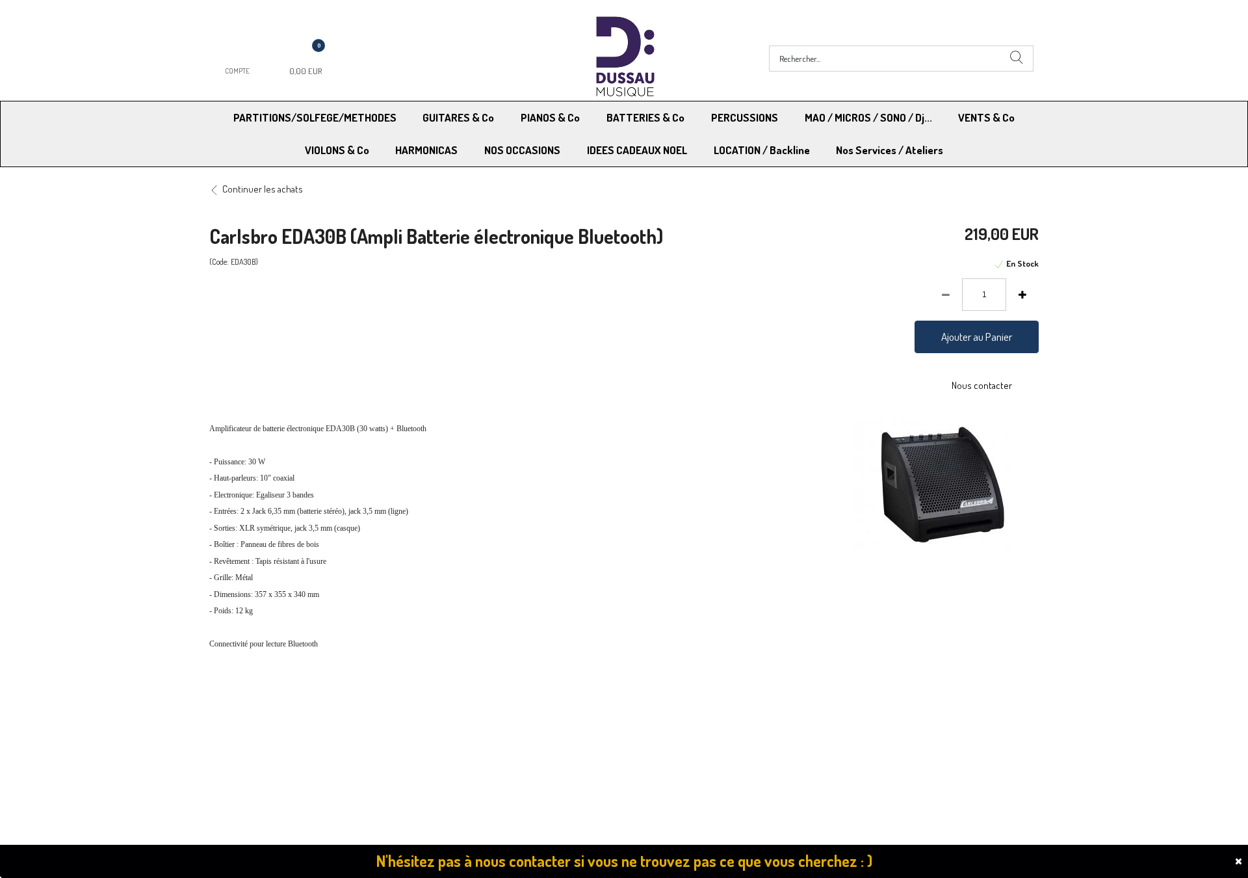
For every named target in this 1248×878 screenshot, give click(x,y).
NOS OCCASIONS (522, 150)
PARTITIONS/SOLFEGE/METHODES (314, 117)
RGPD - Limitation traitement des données (709, 726)
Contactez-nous (456, 726)
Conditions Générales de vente (688, 710)
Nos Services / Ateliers (889, 150)
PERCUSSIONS (744, 117)
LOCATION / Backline (762, 150)
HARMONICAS (426, 150)
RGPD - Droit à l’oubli (259, 726)
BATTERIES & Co (645, 117)
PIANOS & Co (550, 117)
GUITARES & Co (458, 117)
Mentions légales (863, 710)
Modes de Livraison (258, 710)
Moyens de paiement (465, 710)
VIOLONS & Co (337, 150)
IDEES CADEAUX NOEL (637, 150)
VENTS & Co (986, 117)
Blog (839, 726)
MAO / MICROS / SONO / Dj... (868, 117)
